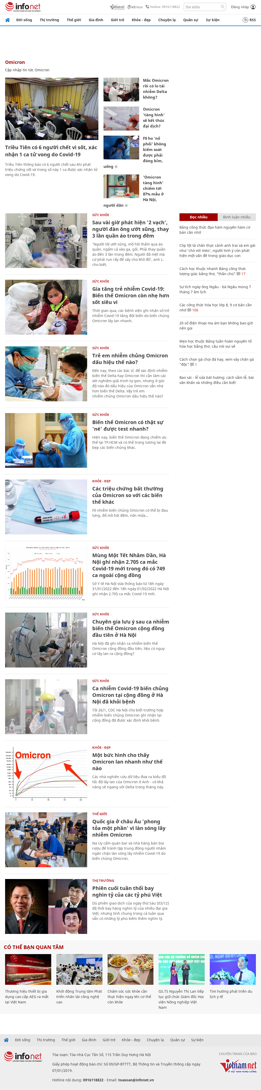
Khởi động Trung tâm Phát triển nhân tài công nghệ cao (79, 996)
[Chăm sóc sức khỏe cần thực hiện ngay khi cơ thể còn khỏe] (131, 969)
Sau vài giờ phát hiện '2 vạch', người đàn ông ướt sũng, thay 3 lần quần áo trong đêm (130, 229)
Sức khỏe (100, 215)
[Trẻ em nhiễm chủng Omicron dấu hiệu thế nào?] (46, 373)
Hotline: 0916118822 (165, 7)
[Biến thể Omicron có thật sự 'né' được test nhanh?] (46, 440)
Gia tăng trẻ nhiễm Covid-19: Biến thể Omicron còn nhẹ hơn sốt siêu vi (130, 295)
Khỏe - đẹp (141, 19)
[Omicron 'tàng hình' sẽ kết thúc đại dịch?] (121, 118)
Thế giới (74, 19)
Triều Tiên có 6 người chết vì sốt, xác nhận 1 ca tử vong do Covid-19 (51, 151)
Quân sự (190, 19)
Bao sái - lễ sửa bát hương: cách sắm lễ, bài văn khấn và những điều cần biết (216, 380)
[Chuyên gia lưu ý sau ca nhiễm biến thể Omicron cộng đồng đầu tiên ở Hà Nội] (46, 640)
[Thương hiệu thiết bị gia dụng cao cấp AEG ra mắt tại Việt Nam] (28, 969)
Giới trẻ (117, 19)
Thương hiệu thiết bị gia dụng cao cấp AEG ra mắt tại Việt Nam (26, 996)
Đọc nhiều (198, 217)
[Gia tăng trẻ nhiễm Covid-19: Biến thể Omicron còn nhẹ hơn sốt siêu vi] (46, 307)
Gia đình (96, 19)
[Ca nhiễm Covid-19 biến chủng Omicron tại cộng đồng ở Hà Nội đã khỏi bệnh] (46, 706)
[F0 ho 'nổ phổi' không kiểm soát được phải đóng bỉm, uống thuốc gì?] (121, 147)
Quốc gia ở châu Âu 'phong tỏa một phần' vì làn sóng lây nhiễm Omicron (128, 828)
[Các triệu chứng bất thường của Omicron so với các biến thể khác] (46, 506)
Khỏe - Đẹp (101, 481)
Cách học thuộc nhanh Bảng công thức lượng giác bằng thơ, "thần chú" (212, 271)
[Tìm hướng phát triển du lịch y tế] (233, 969)
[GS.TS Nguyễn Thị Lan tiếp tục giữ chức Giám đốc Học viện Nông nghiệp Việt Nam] (182, 969)
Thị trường (49, 19)
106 (194, 310)
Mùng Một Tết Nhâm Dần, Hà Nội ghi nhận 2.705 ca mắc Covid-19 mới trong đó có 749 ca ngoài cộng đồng (129, 565)
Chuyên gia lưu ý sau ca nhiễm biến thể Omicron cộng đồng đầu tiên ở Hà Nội (130, 628)
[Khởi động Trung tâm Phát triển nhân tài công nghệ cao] (79, 969)
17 (242, 273)
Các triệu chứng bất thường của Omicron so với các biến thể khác (127, 495)
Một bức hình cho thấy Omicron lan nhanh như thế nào (127, 762)
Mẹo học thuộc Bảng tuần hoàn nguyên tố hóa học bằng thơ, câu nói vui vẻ (215, 344)
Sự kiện (212, 19)
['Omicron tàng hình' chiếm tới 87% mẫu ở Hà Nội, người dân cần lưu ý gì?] (121, 186)
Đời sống (24, 19)
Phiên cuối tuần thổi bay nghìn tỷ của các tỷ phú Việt (127, 891)
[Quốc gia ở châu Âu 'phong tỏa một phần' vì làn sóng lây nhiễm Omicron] (46, 839)
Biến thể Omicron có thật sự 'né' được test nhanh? (127, 425)
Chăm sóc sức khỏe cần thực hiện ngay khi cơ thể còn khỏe (129, 996)
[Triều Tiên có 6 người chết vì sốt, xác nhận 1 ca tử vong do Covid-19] (51, 109)
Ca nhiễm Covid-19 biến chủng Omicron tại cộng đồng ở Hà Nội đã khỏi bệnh (130, 695)
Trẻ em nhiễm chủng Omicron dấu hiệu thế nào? (130, 359)
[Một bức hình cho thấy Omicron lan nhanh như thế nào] (46, 773)
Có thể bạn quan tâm (34, 947)
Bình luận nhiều (237, 217)
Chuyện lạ (167, 19)
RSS (253, 19)
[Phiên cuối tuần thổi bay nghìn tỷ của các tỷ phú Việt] (46, 906)
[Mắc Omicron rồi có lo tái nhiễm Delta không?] (121, 89)
